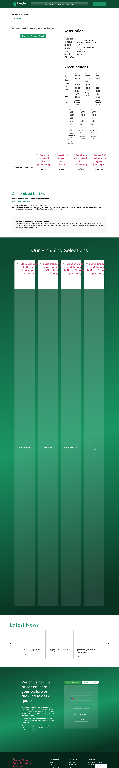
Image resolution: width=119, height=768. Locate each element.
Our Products (49, 4)
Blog (72, 4)
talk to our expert (72, 682)
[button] (10, 431)
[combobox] (72, 699)
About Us (61, 4)
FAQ (67, 4)
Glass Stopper (48, 447)
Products (20, 14)
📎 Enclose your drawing (79, 714)
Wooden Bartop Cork (71, 447)
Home (14, 14)
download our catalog (90, 682)
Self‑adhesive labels (25, 447)
